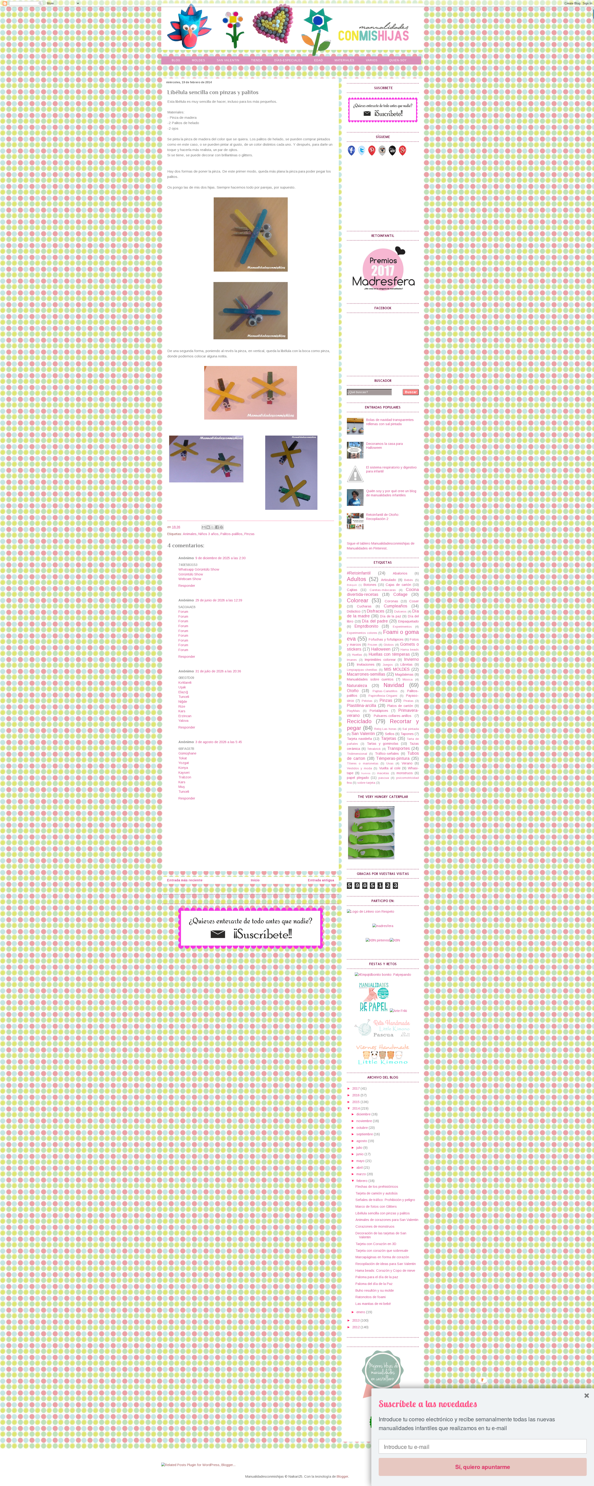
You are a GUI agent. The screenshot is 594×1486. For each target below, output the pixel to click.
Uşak (182, 687)
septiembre (365, 1134)
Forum (183, 611)
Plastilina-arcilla (361, 705)
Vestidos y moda (359, 768)
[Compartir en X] (212, 527)
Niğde (182, 701)
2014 (356, 1108)
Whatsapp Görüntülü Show (198, 569)
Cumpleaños (395, 606)
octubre (362, 1128)
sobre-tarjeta (366, 782)
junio (360, 1154)
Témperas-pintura (393, 758)
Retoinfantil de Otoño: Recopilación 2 (382, 517)
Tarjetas (388, 738)
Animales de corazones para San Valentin (386, 1220)
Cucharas (364, 606)
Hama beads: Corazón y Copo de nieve (385, 1270)
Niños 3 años (208, 534)
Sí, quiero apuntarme (482, 1467)
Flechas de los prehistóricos (376, 1186)
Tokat (182, 758)
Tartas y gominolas (383, 743)
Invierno (411, 659)
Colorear (357, 600)
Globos (389, 644)
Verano (407, 763)
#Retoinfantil (359, 573)
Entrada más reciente (185, 880)
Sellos (389, 734)
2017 (356, 1088)
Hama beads (409, 649)
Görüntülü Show (190, 574)
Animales (190, 534)
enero (361, 1312)
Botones (370, 585)
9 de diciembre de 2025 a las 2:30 (220, 558)
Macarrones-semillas (366, 674)
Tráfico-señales (387, 753)
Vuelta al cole (389, 768)
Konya (183, 768)
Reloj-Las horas (385, 729)
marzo (361, 1174)
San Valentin (228, 60)
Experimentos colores (362, 633)
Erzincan (184, 716)
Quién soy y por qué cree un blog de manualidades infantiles (391, 493)
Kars (181, 711)
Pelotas (367, 701)
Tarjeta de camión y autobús (376, 1193)
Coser (414, 601)
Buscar (411, 392)
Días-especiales (288, 60)
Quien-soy (398, 60)
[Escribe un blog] (208, 527)
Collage (400, 594)
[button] (483, 1403)
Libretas (406, 664)
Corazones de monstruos (374, 1226)
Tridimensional (357, 753)
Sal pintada (410, 729)
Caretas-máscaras (383, 590)
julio (359, 1147)
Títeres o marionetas (362, 763)
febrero (362, 1181)
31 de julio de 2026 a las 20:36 (218, 671)
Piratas (408, 701)
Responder (186, 585)
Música (408, 679)
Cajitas (352, 590)
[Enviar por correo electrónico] (203, 527)
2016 (356, 1095)
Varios (372, 60)
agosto (362, 1141)
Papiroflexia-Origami (382, 695)
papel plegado (358, 778)
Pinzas (249, 534)
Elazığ (183, 692)
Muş (181, 787)
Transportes (398, 748)
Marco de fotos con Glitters (376, 1206)
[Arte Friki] (398, 1011)
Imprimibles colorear (380, 659)
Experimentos (402, 626)
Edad (318, 60)
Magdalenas (404, 674)
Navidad (394, 685)
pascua (383, 778)
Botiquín (352, 584)
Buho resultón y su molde (374, 1290)
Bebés (408, 580)
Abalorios (400, 573)
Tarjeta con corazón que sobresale (381, 1250)
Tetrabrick (374, 749)
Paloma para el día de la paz (376, 1277)
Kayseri (184, 772)
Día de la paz (390, 616)
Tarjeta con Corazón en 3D (375, 1244)
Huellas (357, 654)
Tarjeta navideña (359, 739)
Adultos (356, 579)
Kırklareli (184, 682)
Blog (176, 60)
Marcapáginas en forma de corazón (382, 1257)
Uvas (390, 763)
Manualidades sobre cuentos (370, 679)
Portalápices (379, 711)
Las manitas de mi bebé (373, 1304)
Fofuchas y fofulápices (386, 639)
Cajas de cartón (398, 585)
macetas (383, 773)
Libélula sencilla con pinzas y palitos (382, 1213)
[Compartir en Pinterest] (221, 527)
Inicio (255, 880)
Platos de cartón (400, 706)
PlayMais (353, 711)
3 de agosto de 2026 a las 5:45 (218, 742)
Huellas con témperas (389, 654)
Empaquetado (408, 621)
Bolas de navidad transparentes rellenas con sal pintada (390, 422)
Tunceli (183, 697)
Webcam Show (189, 579)
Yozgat (183, 763)
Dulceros (400, 611)
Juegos (388, 664)
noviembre (364, 1121)
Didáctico (354, 611)
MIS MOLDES (397, 669)
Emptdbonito (366, 626)
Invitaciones (365, 664)
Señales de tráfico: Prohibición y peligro (385, 1200)
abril (360, 1167)
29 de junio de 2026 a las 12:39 (218, 600)
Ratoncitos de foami (370, 1297)
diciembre (363, 1114)
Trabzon (184, 777)
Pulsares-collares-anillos (392, 716)
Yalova (183, 720)
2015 (356, 1102)
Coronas (391, 601)
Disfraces (375, 611)
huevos (365, 773)
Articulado (388, 580)
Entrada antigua (321, 880)
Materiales (344, 60)
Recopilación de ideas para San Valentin (385, 1264)
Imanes (352, 659)
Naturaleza (357, 685)
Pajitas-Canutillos (385, 691)
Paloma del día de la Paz (374, 1284)
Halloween (381, 649)
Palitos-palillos (231, 534)
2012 (356, 1327)
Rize (181, 706)
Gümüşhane (187, 753)
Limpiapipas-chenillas (362, 669)
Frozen (372, 644)
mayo (360, 1161)
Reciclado (359, 721)
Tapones (407, 734)
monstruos (405, 773)
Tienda (257, 60)
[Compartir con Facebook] (217, 527)
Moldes (198, 60)
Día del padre (375, 621)
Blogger (342, 1476)
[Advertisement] (381, 193)
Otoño (352, 690)
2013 (356, 1320)
